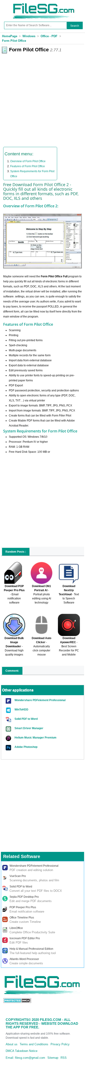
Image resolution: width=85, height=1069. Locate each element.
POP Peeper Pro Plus (23, 907)
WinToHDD (21, 709)
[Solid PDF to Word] (9, 720)
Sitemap (52, 1057)
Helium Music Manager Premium (35, 737)
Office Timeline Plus (22, 917)
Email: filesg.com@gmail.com (25, 1057)
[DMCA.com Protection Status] (17, 1000)
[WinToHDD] (9, 710)
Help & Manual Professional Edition (31, 948)
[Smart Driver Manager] (9, 729)
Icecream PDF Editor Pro (25, 938)
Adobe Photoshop (26, 747)
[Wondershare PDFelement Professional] (9, 701)
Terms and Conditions (34, 1044)
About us (11, 1044)
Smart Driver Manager (29, 728)
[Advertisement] (42, 98)
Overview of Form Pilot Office (28, 161)
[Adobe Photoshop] (9, 748)
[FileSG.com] (44, 2)
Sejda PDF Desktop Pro (24, 896)
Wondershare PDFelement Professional (40, 700)
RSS (64, 1057)
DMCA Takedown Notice (21, 1051)
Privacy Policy (60, 1044)
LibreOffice (16, 928)
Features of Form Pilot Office (27, 166)
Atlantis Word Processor (24, 959)
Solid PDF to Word (26, 718)
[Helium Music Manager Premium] (9, 738)
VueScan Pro (18, 876)
